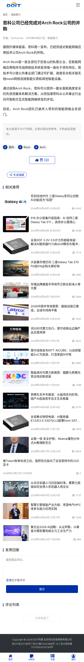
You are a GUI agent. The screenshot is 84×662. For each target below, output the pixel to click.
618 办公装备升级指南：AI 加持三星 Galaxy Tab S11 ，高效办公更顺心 (54, 220)
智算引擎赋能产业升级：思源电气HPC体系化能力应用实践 (56, 507)
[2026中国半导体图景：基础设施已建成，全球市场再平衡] (16, 312)
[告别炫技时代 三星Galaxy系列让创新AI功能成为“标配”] (16, 202)
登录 (9, 580)
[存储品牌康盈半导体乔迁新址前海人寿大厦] (16, 290)
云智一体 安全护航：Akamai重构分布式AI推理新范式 (55, 440)
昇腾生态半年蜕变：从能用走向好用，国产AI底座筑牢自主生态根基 (55, 396)
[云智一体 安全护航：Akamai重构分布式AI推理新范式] (16, 445)
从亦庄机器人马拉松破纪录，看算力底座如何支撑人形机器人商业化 (55, 485)
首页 (5, 14)
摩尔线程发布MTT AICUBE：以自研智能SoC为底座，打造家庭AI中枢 (56, 352)
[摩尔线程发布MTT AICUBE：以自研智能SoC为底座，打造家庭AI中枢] (16, 357)
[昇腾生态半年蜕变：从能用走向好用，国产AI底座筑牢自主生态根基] (16, 401)
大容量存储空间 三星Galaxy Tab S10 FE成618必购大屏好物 (55, 264)
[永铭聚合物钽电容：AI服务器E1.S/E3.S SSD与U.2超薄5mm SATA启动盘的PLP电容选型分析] (16, 423)
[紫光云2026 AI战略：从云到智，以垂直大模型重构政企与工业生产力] (16, 533)
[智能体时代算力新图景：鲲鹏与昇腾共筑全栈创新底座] (16, 379)
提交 (42, 589)
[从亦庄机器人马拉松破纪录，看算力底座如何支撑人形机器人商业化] (16, 489)
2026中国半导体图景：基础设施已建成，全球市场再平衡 (55, 308)
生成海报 (18, 174)
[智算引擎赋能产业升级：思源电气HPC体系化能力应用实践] (16, 511)
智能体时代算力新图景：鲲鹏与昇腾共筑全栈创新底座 (55, 374)
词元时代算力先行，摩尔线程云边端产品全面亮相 (55, 330)
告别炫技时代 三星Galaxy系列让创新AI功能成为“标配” (55, 198)
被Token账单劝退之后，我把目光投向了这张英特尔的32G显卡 (41, 463)
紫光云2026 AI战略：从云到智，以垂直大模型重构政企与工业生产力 (55, 529)
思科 (11, 147)
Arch (43, 147)
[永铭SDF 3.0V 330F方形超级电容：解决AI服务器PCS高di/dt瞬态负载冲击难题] (16, 246)
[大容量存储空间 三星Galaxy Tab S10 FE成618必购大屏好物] (16, 268)
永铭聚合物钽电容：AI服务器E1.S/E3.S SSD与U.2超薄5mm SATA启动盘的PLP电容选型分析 (55, 419)
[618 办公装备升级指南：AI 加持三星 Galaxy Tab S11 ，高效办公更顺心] (16, 224)
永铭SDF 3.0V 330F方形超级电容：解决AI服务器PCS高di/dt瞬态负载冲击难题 (56, 242)
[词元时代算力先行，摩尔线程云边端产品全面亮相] (16, 335)
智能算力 (52, 37)
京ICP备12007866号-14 (46, 643)
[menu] (78, 4)
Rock (27, 147)
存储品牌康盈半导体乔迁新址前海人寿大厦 (55, 286)
